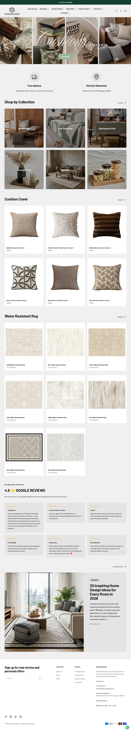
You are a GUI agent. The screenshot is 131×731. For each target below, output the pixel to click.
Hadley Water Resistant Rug (57, 417)
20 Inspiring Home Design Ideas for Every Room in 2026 (104, 592)
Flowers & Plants (83, 9)
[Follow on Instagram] (10, 716)
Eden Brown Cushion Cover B (57, 300)
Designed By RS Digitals (27, 723)
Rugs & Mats (70, 9)
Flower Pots (97, 9)
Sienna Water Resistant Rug (98, 365)
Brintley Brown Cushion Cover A (100, 248)
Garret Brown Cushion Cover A (99, 300)
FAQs (58, 679)
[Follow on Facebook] (6, 716)
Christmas (64, 13)
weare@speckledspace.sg (105, 688)
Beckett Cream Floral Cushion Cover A (61, 248)
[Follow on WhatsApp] (20, 716)
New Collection (32, 9)
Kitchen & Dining (57, 9)
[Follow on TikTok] (15, 716)
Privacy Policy (79, 675)
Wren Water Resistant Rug (57, 365)
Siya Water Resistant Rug (97, 417)
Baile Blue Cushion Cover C (16, 248)
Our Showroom (80, 671)
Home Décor (43, 9)
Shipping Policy (80, 679)
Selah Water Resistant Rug (15, 417)
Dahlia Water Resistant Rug (16, 365)
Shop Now (65, 56)
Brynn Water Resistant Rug (16, 470)
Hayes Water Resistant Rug (57, 470)
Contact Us (78, 682)
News (58, 675)
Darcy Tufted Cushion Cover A (17, 300)
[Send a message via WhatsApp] (127, 727)
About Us (59, 671)
